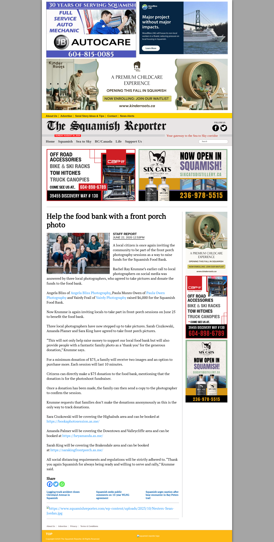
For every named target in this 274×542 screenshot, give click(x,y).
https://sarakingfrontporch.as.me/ (76, 450)
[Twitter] (56, 484)
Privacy (73, 526)
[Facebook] (49, 484)
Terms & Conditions (89, 526)
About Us (51, 526)
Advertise (62, 526)
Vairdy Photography (111, 297)
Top (49, 534)
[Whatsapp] (62, 484)
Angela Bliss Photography (91, 293)
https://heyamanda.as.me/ (82, 436)
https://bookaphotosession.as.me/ (73, 421)
